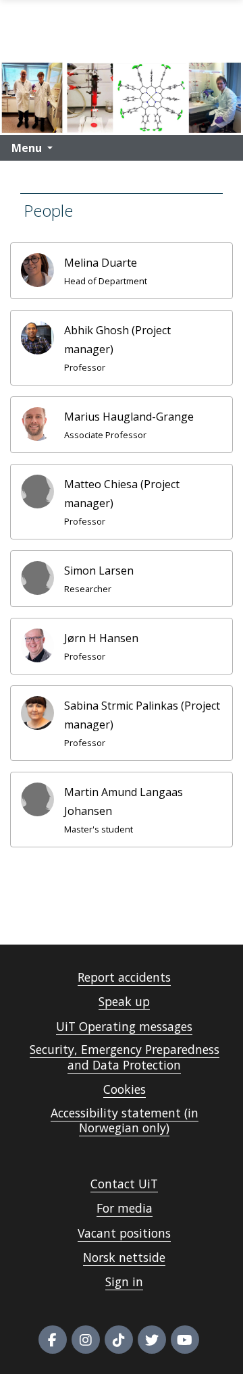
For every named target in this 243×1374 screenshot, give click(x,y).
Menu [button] (27, 147)
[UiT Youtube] (185, 1339)
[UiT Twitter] (152, 1339)
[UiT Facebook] (52, 1339)
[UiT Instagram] (86, 1339)
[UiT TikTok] (119, 1339)
